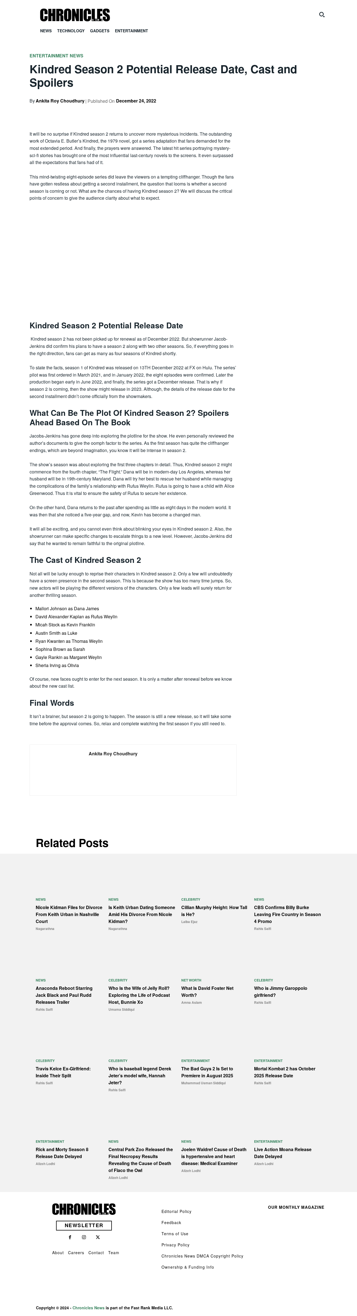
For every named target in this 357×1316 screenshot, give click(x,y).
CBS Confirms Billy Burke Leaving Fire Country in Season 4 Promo (287, 914)
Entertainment (49, 55)
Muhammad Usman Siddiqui (203, 1082)
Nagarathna (45, 928)
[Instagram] (84, 1237)
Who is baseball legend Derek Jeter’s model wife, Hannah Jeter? (139, 1075)
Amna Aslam (191, 1002)
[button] (322, 14)
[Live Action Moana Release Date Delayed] (287, 1118)
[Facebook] (270, 110)
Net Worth (191, 980)
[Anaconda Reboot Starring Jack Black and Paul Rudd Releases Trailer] (69, 956)
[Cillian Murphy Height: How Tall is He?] (215, 876)
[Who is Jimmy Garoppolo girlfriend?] (287, 956)
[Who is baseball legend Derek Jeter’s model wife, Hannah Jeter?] (142, 1037)
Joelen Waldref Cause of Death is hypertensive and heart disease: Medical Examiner (214, 1156)
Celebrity (190, 899)
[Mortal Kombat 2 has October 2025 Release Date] (287, 1037)
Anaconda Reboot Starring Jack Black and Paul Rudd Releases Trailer (64, 995)
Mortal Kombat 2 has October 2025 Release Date (284, 1072)
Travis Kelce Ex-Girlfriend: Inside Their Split (63, 1072)
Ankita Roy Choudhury (60, 100)
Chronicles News (89, 1307)
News (76, 55)
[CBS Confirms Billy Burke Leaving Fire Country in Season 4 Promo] (287, 876)
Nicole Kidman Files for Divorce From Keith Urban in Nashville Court (69, 914)
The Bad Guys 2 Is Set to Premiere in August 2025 (207, 1072)
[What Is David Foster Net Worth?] (215, 956)
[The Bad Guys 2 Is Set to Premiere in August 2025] (215, 1037)
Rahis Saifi (262, 928)
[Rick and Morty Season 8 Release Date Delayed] (69, 1118)
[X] (282, 110)
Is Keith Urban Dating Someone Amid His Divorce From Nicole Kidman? (141, 914)
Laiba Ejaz (189, 921)
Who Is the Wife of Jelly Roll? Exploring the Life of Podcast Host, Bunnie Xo (139, 995)
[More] (321, 110)
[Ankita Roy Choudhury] (55, 770)
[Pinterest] (295, 110)
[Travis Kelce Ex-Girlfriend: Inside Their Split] (69, 1037)
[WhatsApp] (308, 110)
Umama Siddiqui (121, 1009)
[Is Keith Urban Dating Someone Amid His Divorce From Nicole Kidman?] (142, 876)
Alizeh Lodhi (45, 1163)
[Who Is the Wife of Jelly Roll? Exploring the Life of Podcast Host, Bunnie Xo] (142, 956)
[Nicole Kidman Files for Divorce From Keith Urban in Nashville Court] (69, 876)
